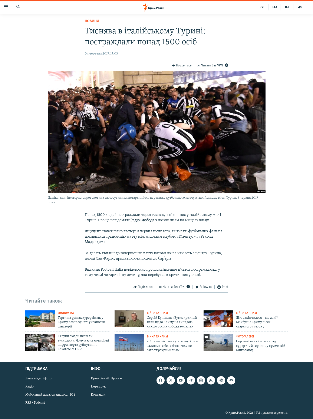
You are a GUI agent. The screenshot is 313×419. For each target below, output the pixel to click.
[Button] (182, 65)
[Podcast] (221, 380)
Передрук (98, 387)
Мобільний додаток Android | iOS (50, 395)
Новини (92, 21)
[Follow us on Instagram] (201, 380)
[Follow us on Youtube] (181, 380)
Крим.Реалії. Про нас (107, 378)
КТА (274, 7)
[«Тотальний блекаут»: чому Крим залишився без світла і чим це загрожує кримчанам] (129, 342)
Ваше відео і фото (38, 378)
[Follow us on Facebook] (160, 380)
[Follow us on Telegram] (191, 380)
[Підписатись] (231, 380)
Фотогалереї (245, 336)
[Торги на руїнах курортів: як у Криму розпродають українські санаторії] (40, 318)
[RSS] (211, 380)
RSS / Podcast (35, 403)
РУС (262, 7)
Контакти (98, 395)
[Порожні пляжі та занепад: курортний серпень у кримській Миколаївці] (218, 342)
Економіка (66, 313)
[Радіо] (299, 7)
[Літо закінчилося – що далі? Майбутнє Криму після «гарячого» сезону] (218, 318)
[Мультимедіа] (286, 7)
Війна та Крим (157, 313)
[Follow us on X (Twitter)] (171, 380)
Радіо (29, 387)
